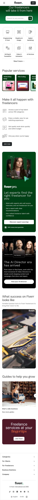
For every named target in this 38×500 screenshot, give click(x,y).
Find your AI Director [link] (19, 281)
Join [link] (33, 3)
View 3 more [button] (18, 61)
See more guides (8, 412)
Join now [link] (7, 144)
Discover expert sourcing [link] (19, 222)
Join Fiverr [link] (19, 438)
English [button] (15, 496)
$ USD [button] (22, 496)
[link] (9, 491)
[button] (4, 3)
